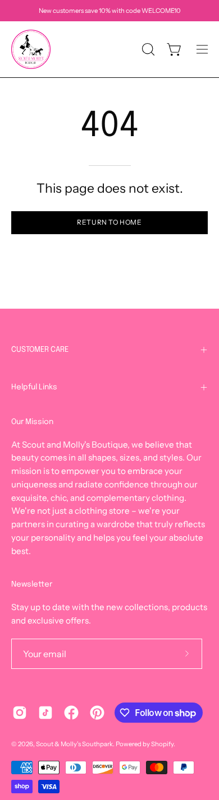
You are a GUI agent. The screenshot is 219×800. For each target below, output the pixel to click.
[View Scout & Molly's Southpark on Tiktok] (45, 712)
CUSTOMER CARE (40, 350)
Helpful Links (34, 387)
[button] (147, 49)
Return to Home (109, 222)
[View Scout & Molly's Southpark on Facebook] (71, 712)
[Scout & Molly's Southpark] (31, 49)
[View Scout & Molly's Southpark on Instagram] (19, 712)
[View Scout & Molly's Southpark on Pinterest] (97, 712)
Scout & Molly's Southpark (74, 744)
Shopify (162, 744)
